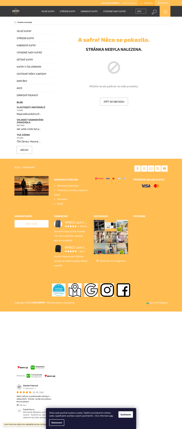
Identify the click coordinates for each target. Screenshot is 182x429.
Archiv (24, 149)
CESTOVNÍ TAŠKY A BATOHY (31, 73)
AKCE (19, 88)
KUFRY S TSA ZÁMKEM (29, 66)
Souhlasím (125, 414)
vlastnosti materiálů (31, 107)
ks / (31, 223)
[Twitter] (158, 168)
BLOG (60, 203)
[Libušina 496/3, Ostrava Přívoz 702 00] (75, 289)
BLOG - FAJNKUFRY (24, 167)
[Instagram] (144, 168)
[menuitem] (48, 11)
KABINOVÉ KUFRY (26, 45)
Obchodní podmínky (68, 185)
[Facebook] (137, 168)
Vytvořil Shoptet (159, 302)
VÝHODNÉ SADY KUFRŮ (29, 52)
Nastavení (56, 422)
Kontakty (62, 199)
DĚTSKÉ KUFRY (25, 59)
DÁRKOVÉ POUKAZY (27, 95)
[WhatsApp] (151, 168)
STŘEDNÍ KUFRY (25, 38)
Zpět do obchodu (114, 101)
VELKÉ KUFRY (24, 31)
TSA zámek (23, 135)
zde (111, 415)
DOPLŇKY (22, 80)
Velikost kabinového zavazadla (30, 121)
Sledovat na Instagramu (113, 260)
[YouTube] (164, 168)
